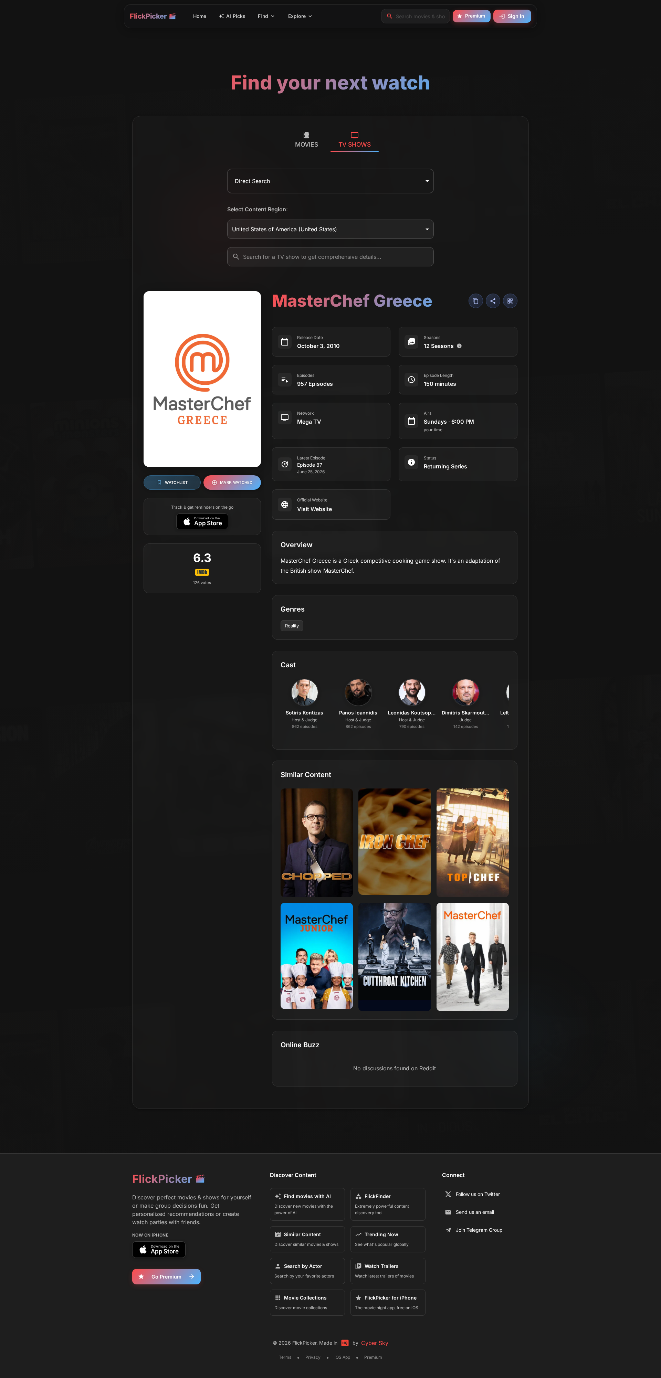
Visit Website (314, 509)
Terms (285, 1357)
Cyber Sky (374, 1342)
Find (263, 16)
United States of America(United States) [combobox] (284, 229)
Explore (297, 16)
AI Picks (235, 16)
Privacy (313, 1357)
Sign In (516, 16)
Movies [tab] (306, 144)
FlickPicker (148, 16)
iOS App (342, 1357)
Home (200, 16)
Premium (475, 16)
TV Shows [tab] (354, 144)
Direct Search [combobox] (252, 181)
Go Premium (166, 1277)
